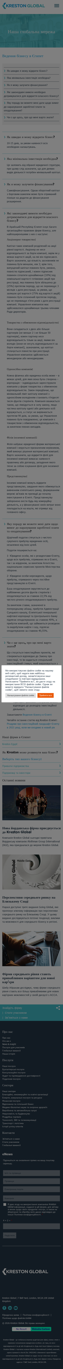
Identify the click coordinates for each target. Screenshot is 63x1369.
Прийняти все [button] (45, 695)
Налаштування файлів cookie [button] (20, 695)
